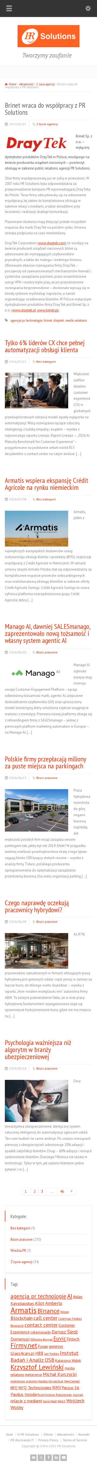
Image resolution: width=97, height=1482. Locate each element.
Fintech (73, 1339)
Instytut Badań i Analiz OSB (44, 1356)
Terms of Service (75, 1440)
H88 (39, 1353)
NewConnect (72, 1381)
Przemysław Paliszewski (54, 1394)
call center (45, 1317)
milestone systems (24, 1381)
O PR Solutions (28, 1434)
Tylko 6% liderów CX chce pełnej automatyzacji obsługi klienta (45, 346)
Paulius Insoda (24, 1394)
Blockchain (22, 1318)
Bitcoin (64, 1312)
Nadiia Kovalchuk (50, 1381)
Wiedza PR (18, 1250)
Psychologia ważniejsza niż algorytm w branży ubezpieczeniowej (38, 1049)
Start (9, 1434)
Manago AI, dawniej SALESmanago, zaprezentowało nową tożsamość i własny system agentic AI (47, 633)
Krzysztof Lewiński (37, 1366)
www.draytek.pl (24, 310)
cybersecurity (40, 1332)
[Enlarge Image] (36, 135)
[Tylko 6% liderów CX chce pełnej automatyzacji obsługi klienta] (37, 402)
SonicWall (50, 1401)
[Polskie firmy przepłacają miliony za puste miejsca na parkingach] (37, 825)
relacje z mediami (26, 1400)
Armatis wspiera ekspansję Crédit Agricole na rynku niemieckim (46, 484)
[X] (41, 1457)
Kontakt (83, 1434)
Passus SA (70, 1387)
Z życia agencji (47, 124)
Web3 (61, 1401)
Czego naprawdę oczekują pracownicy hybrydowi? (37, 906)
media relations (76, 320)
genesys (56, 1346)
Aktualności (65, 1434)
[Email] (33, 1457)
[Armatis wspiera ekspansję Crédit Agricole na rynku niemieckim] (37, 540)
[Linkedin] (56, 1457)
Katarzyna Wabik (68, 1360)
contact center (41, 1324)
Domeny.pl (20, 1339)
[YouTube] (63, 1457)
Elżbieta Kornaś (41, 1339)
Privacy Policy (48, 1440)
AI (69, 1296)
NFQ (14, 1387)
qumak (78, 1394)
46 (62, 1191)
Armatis (24, 1310)
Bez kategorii (46, 362)
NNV (56, 1388)
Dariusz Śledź (65, 1332)
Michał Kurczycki (60, 1374)
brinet (48, 320)
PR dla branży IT (22, 1440)
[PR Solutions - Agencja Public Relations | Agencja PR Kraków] (48, 46)
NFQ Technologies (34, 1387)
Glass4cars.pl (22, 1353)
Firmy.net (24, 1345)
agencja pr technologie (26, 320)
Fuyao (43, 1346)
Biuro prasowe (46, 652)
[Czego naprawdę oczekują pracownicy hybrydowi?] (37, 962)
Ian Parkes (51, 1353)
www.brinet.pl (47, 310)
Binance (48, 1311)
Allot (39, 1303)
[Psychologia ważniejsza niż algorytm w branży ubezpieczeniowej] (37, 1115)
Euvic (59, 1338)
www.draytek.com (51, 243)
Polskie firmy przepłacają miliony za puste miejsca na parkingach (45, 762)
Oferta (48, 1434)
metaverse (33, 1374)
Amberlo (53, 1303)
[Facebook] (48, 1457)
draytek (58, 320)
